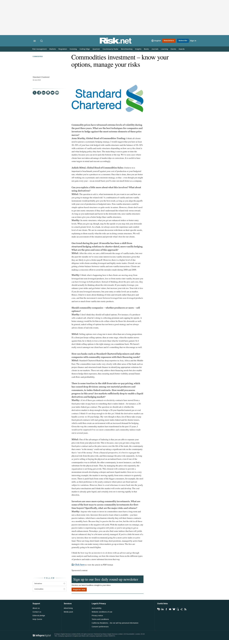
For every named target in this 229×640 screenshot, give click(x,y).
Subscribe (183, 40)
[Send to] (52, 93)
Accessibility (96, 608)
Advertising (68, 608)
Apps (177, 609)
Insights (138, 49)
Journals (154, 49)
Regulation (62, 49)
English (157, 40)
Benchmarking (127, 49)
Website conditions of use (102, 612)
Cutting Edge (85, 49)
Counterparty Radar (110, 49)
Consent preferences (100, 627)
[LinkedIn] (43, 93)
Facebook (166, 609)
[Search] (42, 41)
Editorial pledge (39, 615)
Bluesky (173, 609)
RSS (185, 609)
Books (146, 49)
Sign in (193, 40)
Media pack (68, 612)
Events (173, 49)
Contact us (37, 612)
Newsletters (169, 40)
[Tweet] (34, 93)
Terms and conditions (100, 619)
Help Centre (37, 619)
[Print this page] (57, 93)
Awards (182, 49)
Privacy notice (97, 615)
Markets (52, 49)
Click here (79, 565)
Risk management (39, 49)
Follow (49, 578)
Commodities (38, 57)
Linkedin (162, 609)
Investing (73, 49)
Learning (164, 49)
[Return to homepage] (116, 43)
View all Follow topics (158, 609)
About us (36, 608)
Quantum (96, 49)
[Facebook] (39, 93)
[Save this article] (48, 93)
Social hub (181, 609)
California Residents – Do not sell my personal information (115, 623)
